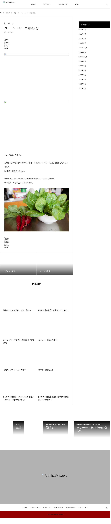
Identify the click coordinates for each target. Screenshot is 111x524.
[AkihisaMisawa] (16, 4)
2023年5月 (82, 29)
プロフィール (35, 507)
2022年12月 (83, 48)
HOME (33, 4)
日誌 (8, 23)
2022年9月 (82, 61)
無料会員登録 (70, 507)
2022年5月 (82, 75)
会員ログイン (58, 507)
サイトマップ (82, 507)
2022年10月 (83, 57)
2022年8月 (82, 66)
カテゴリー (47, 4)
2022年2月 (82, 88)
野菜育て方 (47, 507)
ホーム (25, 507)
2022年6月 (82, 70)
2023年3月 (82, 34)
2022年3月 (82, 84)
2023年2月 (82, 38)
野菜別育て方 (63, 4)
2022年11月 (83, 52)
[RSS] (107, 508)
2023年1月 (82, 43)
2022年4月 (82, 79)
